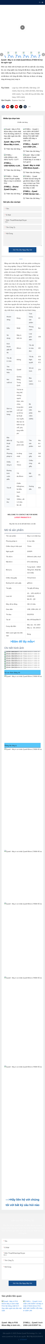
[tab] (20, 258)
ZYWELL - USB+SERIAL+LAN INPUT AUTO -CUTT (12, 164)
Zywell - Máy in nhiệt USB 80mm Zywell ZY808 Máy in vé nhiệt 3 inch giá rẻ (31, 166)
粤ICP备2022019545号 (35, 1336)
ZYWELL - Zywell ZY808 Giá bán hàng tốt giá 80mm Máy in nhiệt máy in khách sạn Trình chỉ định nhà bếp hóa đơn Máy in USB (31, 192)
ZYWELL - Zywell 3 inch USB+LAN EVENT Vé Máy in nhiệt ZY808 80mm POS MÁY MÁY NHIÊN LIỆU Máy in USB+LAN (31, 145)
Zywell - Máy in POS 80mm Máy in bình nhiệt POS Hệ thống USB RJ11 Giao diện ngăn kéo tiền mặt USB (12, 143)
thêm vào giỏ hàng (13, 149)
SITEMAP (23, 1339)
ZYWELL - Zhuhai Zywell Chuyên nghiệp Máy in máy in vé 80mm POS (12, 188)
